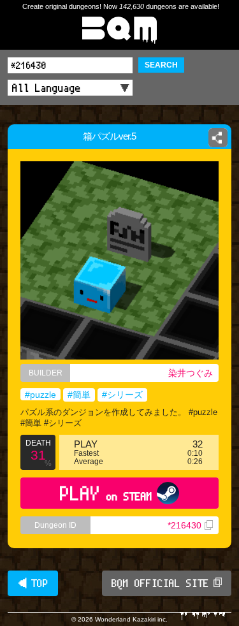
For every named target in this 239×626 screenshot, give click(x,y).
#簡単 (79, 394)
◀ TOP (32, 583)
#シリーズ (122, 394)
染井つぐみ (190, 373)
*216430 (184, 525)
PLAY (106, 493)
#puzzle (40, 394)
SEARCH (161, 65)
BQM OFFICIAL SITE (160, 583)
